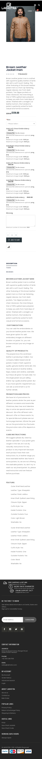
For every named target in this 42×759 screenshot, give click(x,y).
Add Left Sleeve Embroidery (18, 163)
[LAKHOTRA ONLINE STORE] (9, 6)
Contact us (6, 695)
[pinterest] (22, 629)
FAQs (3, 723)
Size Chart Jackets (8, 725)
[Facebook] (4, 629)
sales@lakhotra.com (9, 665)
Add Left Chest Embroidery (17, 129)
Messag (9, 213)
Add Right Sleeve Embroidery (18, 180)
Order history (6, 678)
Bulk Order (5, 698)
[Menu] (35, 5)
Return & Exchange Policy (11, 710)
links (30, 11)
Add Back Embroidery (15, 197)
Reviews (9, 272)
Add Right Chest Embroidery (18, 146)
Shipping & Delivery (9, 713)
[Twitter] (16, 629)
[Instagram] (10, 629)
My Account (6, 675)
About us (5, 693)
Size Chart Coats (8, 728)
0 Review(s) (22, 74)
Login (3, 683)
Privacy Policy (7, 708)
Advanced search (8, 680)
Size (8, 120)
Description (11, 263)
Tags (8, 268)
